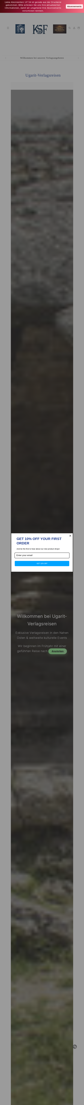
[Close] (70, 535)
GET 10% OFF (42, 563)
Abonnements (74, 6)
